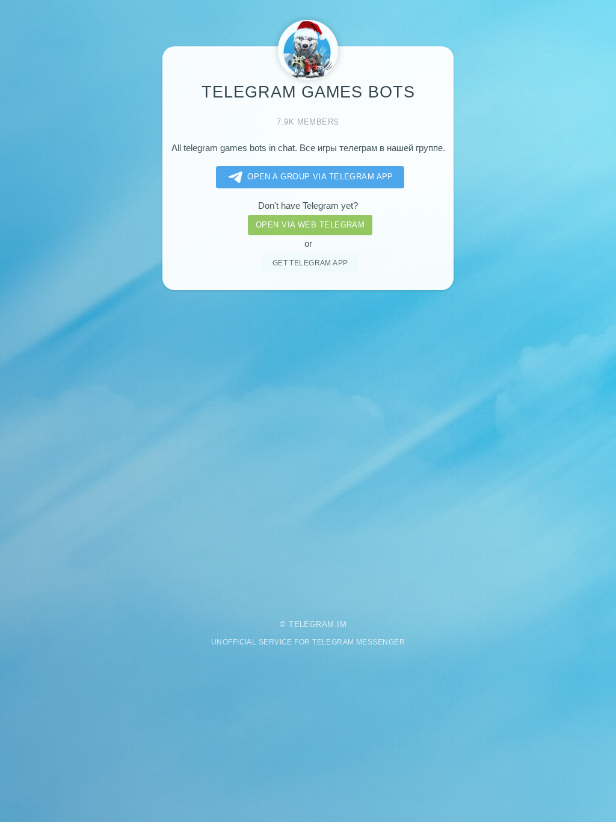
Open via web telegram (310, 224)
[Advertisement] (308, 447)
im (341, 624)
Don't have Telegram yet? (308, 206)
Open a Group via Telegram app (320, 176)
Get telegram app (310, 263)
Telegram (311, 624)
